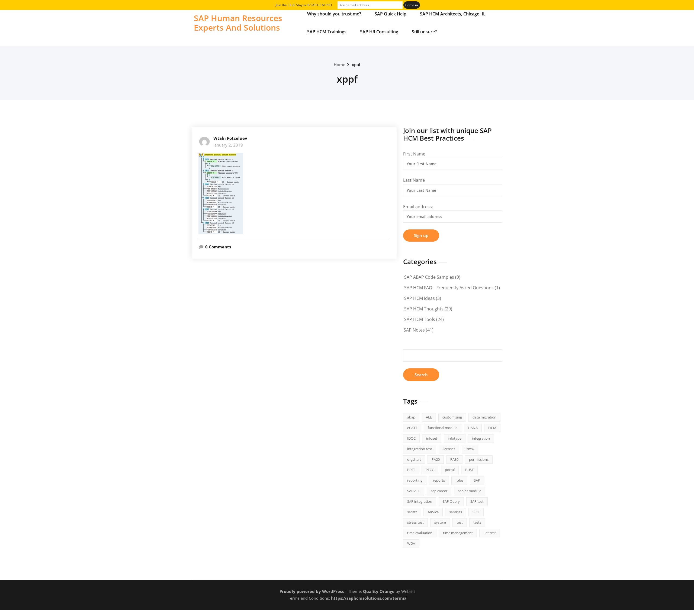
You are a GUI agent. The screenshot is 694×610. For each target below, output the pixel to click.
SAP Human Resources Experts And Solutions (238, 22)
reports (439, 480)
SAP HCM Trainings (326, 32)
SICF (476, 512)
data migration (484, 417)
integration (481, 438)
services (455, 512)
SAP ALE (413, 490)
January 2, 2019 (228, 145)
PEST (411, 469)
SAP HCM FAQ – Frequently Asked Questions (449, 288)
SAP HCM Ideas (419, 298)
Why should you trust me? (334, 14)
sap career (439, 490)
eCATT (412, 427)
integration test (419, 448)
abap (411, 417)
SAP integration (419, 501)
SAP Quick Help (390, 14)
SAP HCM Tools (419, 319)
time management (458, 532)
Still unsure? (424, 32)
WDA (411, 543)
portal (450, 469)
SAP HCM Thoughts (424, 309)
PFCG (430, 469)
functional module (442, 427)
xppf (356, 64)
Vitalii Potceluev (230, 138)
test (460, 522)
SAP (477, 480)
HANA (473, 427)
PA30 (454, 459)
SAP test (477, 501)
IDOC (411, 438)
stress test (415, 522)
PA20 (436, 459)
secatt (412, 512)
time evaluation (419, 532)
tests (477, 522)
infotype (454, 438)
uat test (489, 532)
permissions (479, 459)
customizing (452, 417)
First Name (414, 154)
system (440, 522)
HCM (492, 427)
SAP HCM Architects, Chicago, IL (453, 14)
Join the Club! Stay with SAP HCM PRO (304, 5)
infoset (431, 438)
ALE (429, 417)
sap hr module (469, 490)
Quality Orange (378, 591)
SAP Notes (414, 330)
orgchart (414, 459)
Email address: (418, 207)
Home (339, 64)
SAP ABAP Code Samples (429, 277)
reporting (414, 480)
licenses (449, 448)
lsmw (470, 448)
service (433, 512)
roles (459, 480)
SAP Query (451, 501)
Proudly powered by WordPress (311, 591)
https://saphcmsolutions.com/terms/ (368, 598)
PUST (469, 469)
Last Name (414, 180)
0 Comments (218, 246)
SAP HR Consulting (379, 32)
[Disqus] (294, 342)
